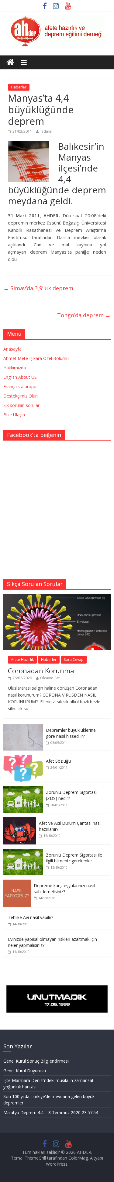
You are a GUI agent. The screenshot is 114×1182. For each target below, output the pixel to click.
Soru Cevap (74, 659)
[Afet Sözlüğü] (23, 758)
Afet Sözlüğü (58, 761)
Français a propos (21, 386)
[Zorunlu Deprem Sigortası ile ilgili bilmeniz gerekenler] (23, 852)
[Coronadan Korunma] (57, 597)
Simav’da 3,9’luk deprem (38, 288)
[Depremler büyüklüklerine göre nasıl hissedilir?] (23, 727)
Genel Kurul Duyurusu (24, 1071)
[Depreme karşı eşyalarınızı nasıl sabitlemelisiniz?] (17, 883)
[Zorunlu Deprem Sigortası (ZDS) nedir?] (23, 789)
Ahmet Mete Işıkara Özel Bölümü (36, 358)
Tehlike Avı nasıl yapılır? (30, 917)
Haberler (18, 87)
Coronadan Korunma (41, 670)
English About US (20, 377)
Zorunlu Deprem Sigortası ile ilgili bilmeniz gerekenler (74, 858)
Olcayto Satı (50, 678)
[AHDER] (10, 62)
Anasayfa (12, 349)
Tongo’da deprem (84, 315)
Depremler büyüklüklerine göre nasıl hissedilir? (71, 733)
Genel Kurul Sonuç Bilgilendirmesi (36, 1061)
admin (46, 131)
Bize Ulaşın (14, 415)
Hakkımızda (14, 368)
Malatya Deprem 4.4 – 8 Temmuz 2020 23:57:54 (50, 1112)
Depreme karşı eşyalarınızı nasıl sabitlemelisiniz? (64, 888)
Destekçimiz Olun (20, 396)
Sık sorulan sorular (21, 405)
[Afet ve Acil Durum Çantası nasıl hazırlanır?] (19, 820)
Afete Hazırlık (22, 659)
